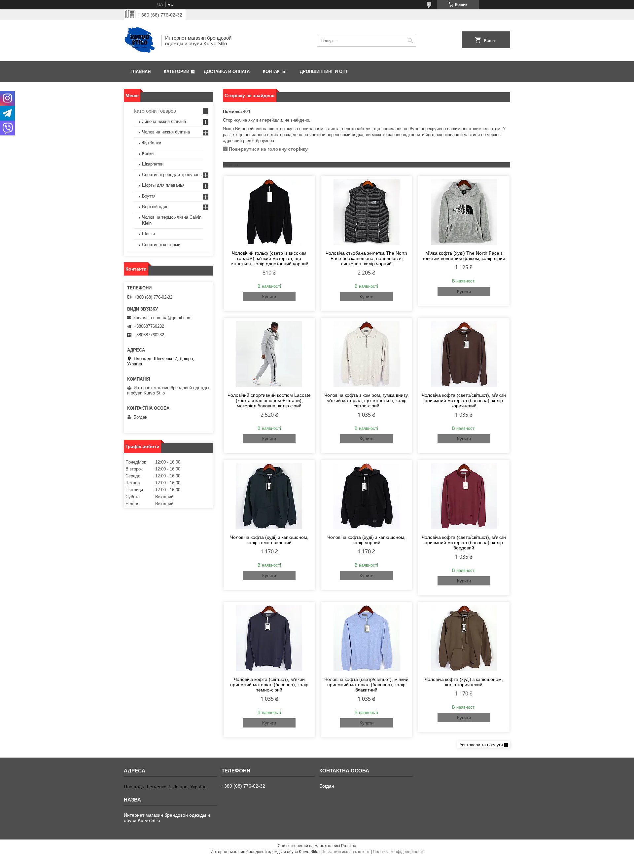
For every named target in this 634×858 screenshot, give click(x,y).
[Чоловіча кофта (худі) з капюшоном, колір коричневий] (463, 638)
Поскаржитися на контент (345, 851)
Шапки (148, 233)
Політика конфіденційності (398, 851)
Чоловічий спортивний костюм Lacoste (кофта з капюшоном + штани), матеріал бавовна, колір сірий (269, 400)
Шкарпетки (152, 164)
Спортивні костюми (161, 244)
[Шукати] (410, 41)
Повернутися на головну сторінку (268, 149)
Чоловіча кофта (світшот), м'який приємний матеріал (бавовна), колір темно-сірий (269, 684)
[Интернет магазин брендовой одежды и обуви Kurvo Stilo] (140, 40)
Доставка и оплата (227, 71)
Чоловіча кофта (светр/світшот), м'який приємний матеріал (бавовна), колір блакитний (366, 684)
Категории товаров (155, 111)
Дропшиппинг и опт (324, 71)
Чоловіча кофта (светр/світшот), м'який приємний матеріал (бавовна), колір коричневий (464, 400)
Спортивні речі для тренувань (172, 174)
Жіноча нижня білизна (164, 121)
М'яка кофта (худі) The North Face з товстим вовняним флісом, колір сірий (463, 255)
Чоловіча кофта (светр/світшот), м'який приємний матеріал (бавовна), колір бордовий (464, 542)
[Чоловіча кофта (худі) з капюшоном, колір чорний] (366, 496)
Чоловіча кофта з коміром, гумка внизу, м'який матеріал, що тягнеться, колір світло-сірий (366, 400)
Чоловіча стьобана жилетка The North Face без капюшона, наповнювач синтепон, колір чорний (366, 258)
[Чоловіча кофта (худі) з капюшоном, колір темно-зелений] (269, 496)
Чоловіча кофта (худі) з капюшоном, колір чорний (366, 540)
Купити (269, 296)
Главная (140, 71)
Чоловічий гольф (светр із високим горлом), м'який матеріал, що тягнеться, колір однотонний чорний (269, 258)
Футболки (151, 142)
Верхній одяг (155, 206)
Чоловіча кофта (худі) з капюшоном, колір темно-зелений (269, 540)
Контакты (275, 71)
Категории (176, 71)
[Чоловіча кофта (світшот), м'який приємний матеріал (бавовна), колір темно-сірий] (269, 638)
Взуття (149, 196)
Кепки (148, 153)
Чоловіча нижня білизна (166, 132)
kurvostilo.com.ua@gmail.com (162, 317)
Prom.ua (348, 845)
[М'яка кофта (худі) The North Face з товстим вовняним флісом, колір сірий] (463, 212)
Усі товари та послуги (481, 744)
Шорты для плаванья (163, 185)
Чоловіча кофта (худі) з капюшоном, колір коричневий (464, 682)
